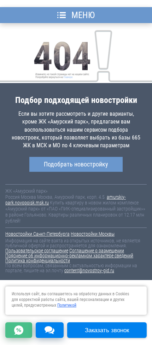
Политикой (66, 305)
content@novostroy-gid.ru (89, 270)
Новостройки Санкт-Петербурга (37, 234)
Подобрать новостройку (76, 164)
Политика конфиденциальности (37, 260)
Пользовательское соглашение (36, 250)
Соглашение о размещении (96, 250)
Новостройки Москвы (93, 234)
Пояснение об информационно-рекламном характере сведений (69, 255)
